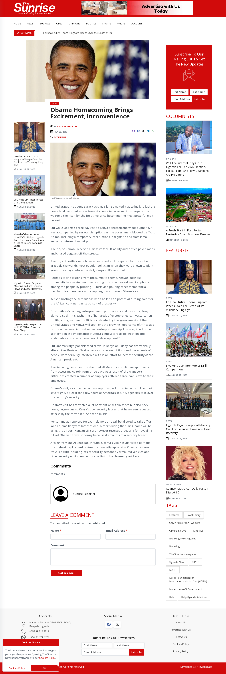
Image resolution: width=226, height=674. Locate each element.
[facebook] (138, 130)
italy (171, 597)
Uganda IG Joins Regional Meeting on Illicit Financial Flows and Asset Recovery (188, 429)
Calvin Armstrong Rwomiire (184, 523)
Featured (174, 515)
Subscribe (199, 99)
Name (55, 530)
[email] (133, 130)
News (169, 298)
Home (17, 23)
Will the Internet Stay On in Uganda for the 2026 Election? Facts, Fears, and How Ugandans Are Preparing (187, 169)
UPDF (195, 562)
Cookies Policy (181, 644)
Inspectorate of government (185, 589)
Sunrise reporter (67, 126)
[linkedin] (148, 130)
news (30, 23)
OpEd (59, 23)
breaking (174, 546)
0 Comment (60, 137)
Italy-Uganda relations (194, 597)
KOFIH (172, 570)
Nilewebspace (204, 666)
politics (91, 23)
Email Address (116, 530)
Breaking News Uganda (182, 538)
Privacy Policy (180, 651)
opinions (74, 23)
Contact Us (180, 637)
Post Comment (66, 572)
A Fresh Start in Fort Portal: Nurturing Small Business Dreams (188, 232)
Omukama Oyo (177, 530)
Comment (57, 545)
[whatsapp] (153, 130)
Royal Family (193, 515)
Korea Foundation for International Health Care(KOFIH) (188, 579)
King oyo (198, 530)
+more (121, 23)
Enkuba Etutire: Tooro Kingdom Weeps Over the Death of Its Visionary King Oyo (88, 33)
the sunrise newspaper (183, 554)
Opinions (171, 158)
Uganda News (177, 562)
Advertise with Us (181, 629)
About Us (180, 622)
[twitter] (143, 130)
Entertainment (174, 484)
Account (136, 23)
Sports (106, 23)
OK (44, 668)
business (45, 23)
